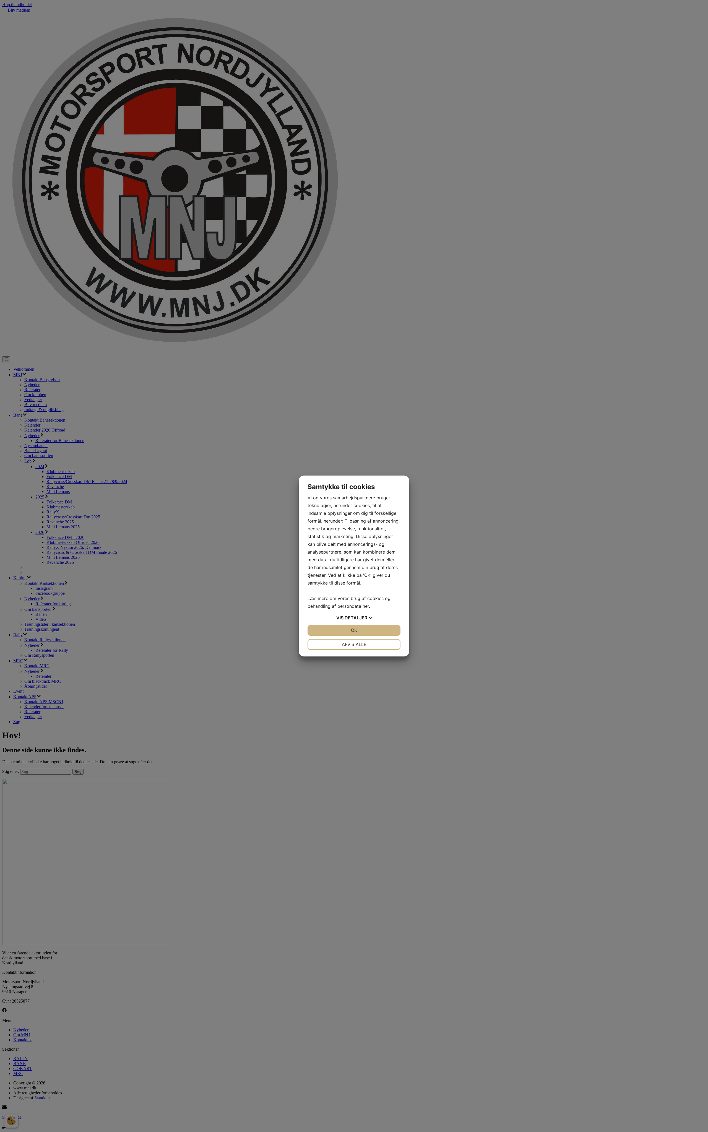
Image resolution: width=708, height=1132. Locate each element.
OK (354, 630)
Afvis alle (354, 644)
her (366, 606)
